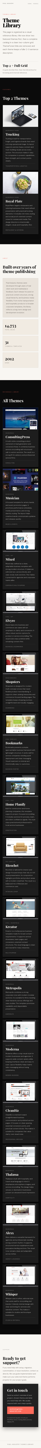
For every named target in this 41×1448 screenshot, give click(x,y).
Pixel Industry (8, 3)
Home (30, 3)
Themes (35, 3)
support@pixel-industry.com (16, 1410)
